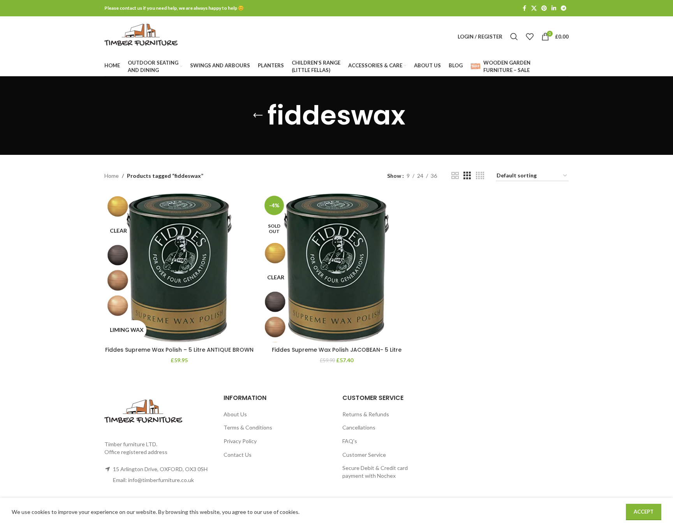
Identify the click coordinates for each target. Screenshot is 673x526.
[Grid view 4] (480, 176)
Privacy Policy (240, 441)
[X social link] (534, 8)
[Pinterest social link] (544, 8)
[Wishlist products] (529, 36)
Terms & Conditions (248, 427)
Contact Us (238, 454)
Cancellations (358, 427)
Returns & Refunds (365, 414)
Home (111, 175)
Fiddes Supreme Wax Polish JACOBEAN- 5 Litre (337, 350)
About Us (235, 414)
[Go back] (258, 115)
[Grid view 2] (455, 176)
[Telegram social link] (563, 8)
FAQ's (349, 441)
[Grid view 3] (467, 176)
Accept (644, 511)
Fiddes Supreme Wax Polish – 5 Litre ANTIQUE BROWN (179, 350)
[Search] (514, 36)
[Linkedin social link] (553, 8)
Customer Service (364, 454)
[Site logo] (141, 36)
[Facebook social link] (524, 8)
